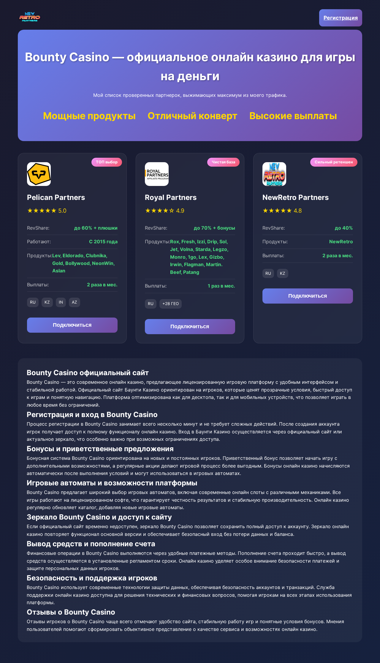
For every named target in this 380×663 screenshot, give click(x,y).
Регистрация (341, 18)
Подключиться (72, 325)
